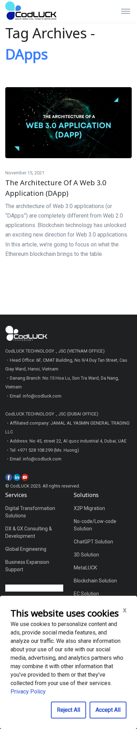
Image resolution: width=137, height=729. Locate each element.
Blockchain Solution (95, 580)
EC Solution (86, 593)
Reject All (68, 710)
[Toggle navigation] (125, 11)
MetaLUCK (85, 567)
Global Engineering (25, 549)
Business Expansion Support (27, 565)
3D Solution (86, 554)
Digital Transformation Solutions (30, 511)
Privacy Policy (28, 691)
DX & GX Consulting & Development (28, 532)
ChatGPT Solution (93, 541)
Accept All (108, 710)
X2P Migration (89, 508)
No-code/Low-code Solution (95, 524)
